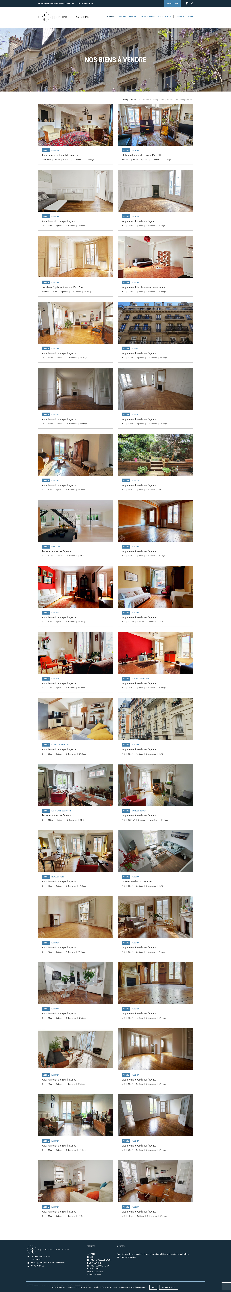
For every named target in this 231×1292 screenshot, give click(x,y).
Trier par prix (144, 99)
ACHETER (91, 1254)
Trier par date (129, 99)
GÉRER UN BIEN (94, 1274)
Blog (190, 16)
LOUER (90, 1257)
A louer (122, 16)
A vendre (111, 16)
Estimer (132, 16)
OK (153, 1287)
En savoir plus (168, 1287)
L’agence (180, 16)
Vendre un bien (148, 16)
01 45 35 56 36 (37, 1265)
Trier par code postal (162, 99)
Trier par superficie (182, 99)
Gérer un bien (164, 16)
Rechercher (172, 3)
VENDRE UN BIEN (95, 1271)
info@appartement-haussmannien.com (48, 1262)
